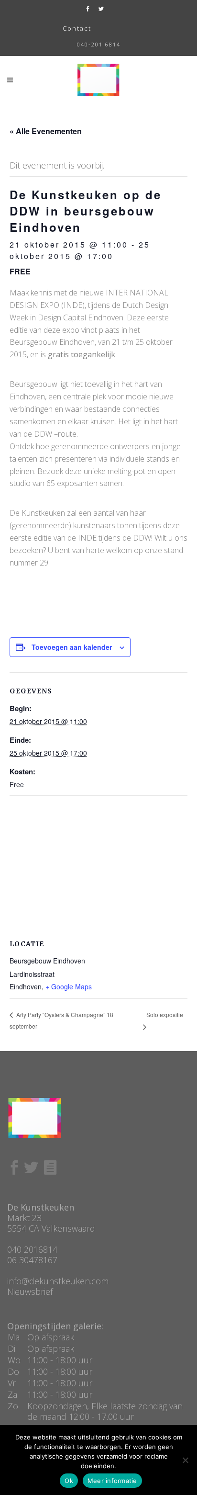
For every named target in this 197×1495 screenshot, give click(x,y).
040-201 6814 (98, 44)
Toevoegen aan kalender (72, 647)
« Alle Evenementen (46, 130)
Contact (77, 28)
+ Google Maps (68, 986)
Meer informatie (112, 1480)
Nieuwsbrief (30, 1291)
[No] (185, 1460)
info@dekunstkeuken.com (58, 1281)
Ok (69, 1480)
